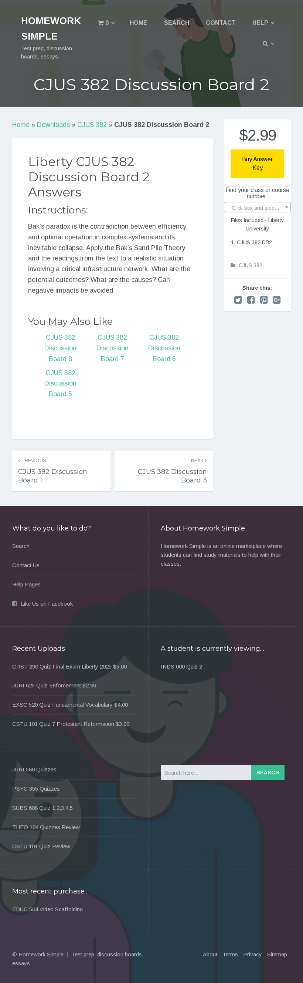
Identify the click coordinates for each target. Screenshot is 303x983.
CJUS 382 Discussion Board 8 (60, 348)
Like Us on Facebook (47, 603)
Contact (221, 23)
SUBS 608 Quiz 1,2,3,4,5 (42, 808)
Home (138, 23)
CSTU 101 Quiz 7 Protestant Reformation (63, 724)
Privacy (252, 954)
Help (260, 23)
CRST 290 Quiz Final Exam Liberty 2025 (62, 666)
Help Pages (26, 584)
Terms (230, 954)
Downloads (53, 124)
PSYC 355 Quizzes (36, 788)
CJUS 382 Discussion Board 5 (60, 383)
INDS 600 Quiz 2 (181, 666)
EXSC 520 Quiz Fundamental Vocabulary (62, 704)
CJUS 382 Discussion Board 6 (164, 348)
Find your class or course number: (257, 193)
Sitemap (277, 954)
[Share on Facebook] (251, 300)
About (210, 954)
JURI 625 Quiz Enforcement (46, 685)
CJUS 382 (92, 124)
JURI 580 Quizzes (34, 769)
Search (176, 23)
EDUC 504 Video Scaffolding (47, 909)
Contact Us (26, 565)
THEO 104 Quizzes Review (46, 827)
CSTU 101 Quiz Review (41, 846)
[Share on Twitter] (238, 300)
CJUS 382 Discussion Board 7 (112, 348)
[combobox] (257, 207)
